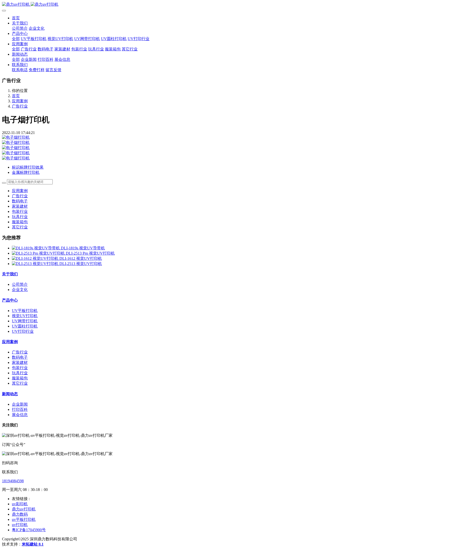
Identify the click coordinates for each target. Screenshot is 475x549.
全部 (16, 39)
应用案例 (20, 101)
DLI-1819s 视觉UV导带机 (83, 248)
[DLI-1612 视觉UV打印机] (35, 258)
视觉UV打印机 (25, 316)
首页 (16, 18)
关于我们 (10, 274)
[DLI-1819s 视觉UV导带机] (36, 248)
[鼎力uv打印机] (237, 4)
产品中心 (10, 300)
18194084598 (13, 481)
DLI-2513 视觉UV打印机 (80, 264)
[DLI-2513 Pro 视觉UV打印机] (39, 253)
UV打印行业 (23, 331)
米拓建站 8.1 (33, 544)
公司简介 (20, 284)
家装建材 (20, 206)
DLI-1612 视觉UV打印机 (80, 258)
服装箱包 (20, 222)
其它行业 (20, 227)
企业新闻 (20, 404)
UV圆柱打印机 (25, 326)
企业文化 (20, 289)
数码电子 (20, 201)
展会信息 (20, 415)
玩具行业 (20, 217)
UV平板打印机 (25, 310)
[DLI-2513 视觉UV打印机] (35, 264)
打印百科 (20, 409)
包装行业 (20, 211)
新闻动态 (10, 394)
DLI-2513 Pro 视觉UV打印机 (90, 253)
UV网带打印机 (25, 321)
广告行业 (20, 106)
